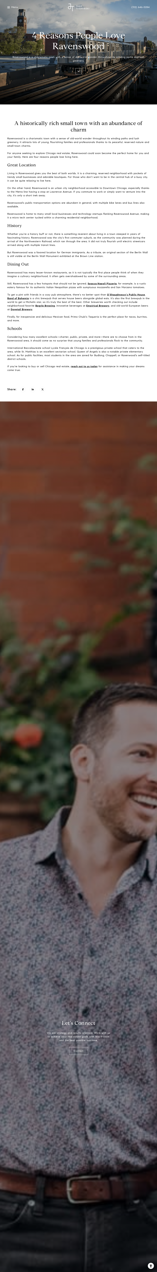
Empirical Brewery (97, 305)
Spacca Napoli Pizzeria (102, 283)
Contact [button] (78, 1050)
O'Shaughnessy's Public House (126, 294)
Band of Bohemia (18, 298)
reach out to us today (84, 366)
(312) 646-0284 (140, 7)
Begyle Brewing (45, 305)
